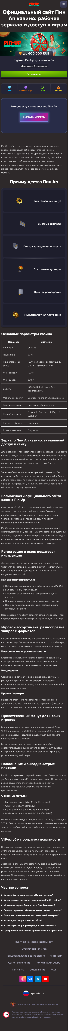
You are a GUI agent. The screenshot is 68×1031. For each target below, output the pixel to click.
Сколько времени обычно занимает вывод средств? (33, 910)
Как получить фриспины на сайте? (23, 920)
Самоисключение (19, 962)
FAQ (53, 969)
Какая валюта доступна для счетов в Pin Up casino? (32, 900)
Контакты (18, 969)
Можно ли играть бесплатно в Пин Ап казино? (29, 905)
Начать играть (34, 117)
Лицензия (56, 955)
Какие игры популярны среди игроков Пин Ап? (30, 925)
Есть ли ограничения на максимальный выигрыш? (31, 915)
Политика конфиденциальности (34, 941)
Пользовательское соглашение (25, 955)
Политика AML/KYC (47, 962)
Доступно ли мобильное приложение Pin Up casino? (33, 930)
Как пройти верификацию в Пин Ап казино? (28, 895)
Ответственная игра (34, 948)
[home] (34, 4)
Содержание (37, 969)
